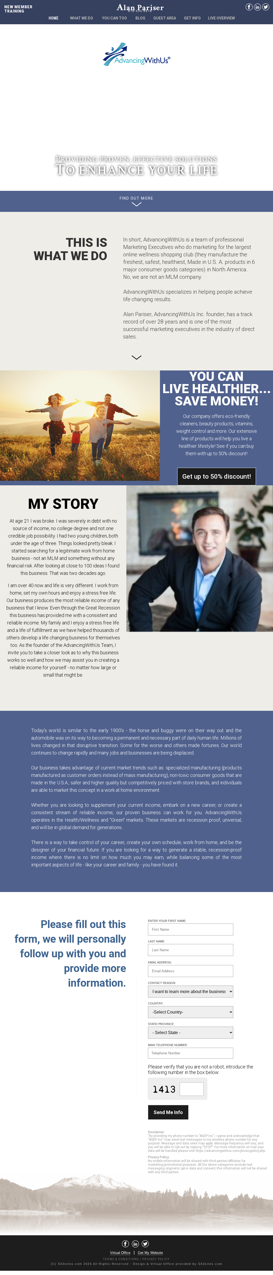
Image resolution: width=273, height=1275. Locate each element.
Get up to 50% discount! (216, 476)
